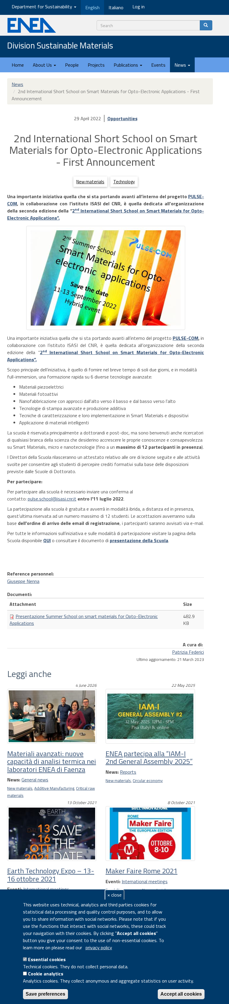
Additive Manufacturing (54, 788)
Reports (128, 771)
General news (34, 779)
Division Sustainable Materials (60, 46)
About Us (43, 64)
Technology (124, 181)
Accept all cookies (181, 994)
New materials (90, 181)
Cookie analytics (45, 973)
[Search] (206, 25)
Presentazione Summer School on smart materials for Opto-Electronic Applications (84, 620)
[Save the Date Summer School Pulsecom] (106, 278)
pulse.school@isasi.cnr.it (52, 498)
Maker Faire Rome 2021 (141, 870)
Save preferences (45, 994)
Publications (126, 64)
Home (18, 64)
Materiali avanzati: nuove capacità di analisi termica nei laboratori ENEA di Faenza (51, 761)
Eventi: (14, 889)
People (72, 64)
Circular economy (148, 781)
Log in (138, 6)
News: (13, 779)
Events (158, 64)
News (180, 64)
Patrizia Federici (188, 652)
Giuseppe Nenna (23, 581)
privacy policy (99, 947)
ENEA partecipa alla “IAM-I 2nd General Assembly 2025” (149, 757)
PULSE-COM (185, 338)
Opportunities (122, 118)
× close (114, 894)
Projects (96, 64)
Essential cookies (47, 959)
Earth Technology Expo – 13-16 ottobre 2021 (50, 874)
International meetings (46, 889)
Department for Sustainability (42, 6)
